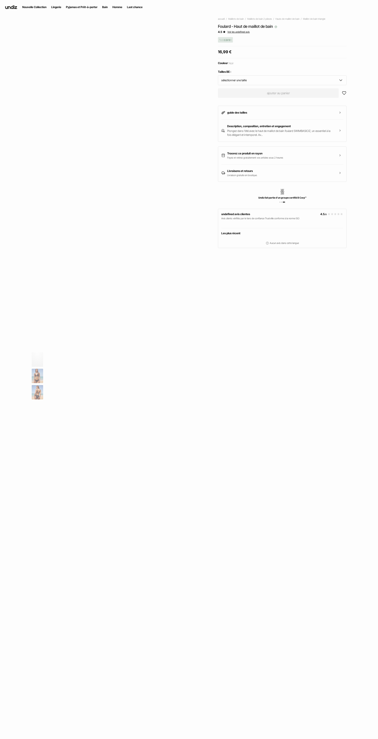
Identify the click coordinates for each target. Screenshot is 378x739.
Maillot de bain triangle (314, 18)
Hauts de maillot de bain (287, 18)
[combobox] (282, 80)
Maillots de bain (236, 18)
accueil (221, 18)
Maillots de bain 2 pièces (259, 18)
